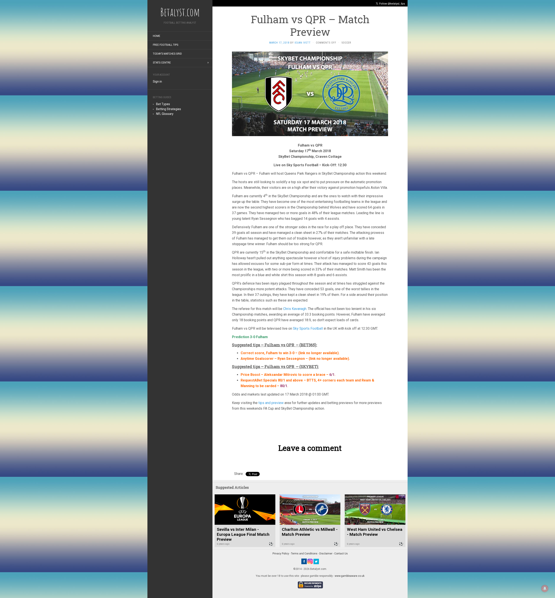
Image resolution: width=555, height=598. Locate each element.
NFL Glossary (164, 114)
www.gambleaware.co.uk (349, 575)
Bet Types (163, 104)
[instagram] (310, 561)
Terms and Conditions (304, 553)
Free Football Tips (165, 44)
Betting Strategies (168, 109)
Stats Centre (162, 62)
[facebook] (304, 561)
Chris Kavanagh (294, 309)
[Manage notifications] (544, 588)
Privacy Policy (281, 553)
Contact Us (341, 553)
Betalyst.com (180, 12)
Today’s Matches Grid (167, 53)
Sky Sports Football (308, 328)
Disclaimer (325, 553)
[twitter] (316, 561)
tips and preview (271, 403)
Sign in (157, 81)
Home (156, 35)
